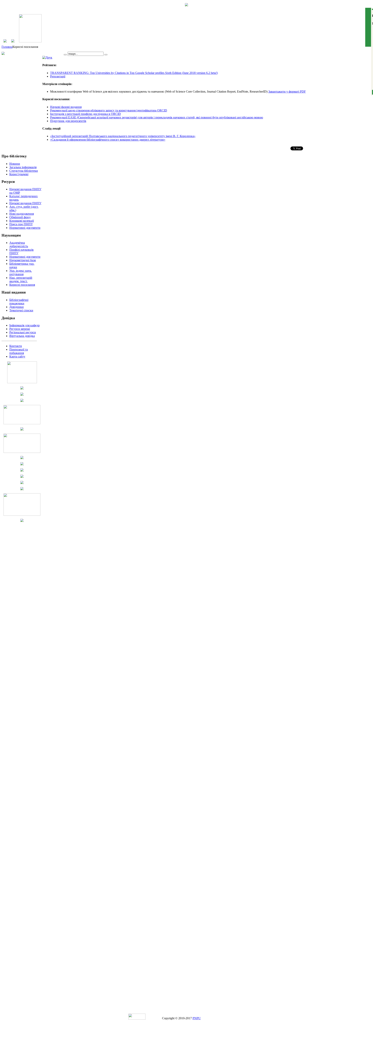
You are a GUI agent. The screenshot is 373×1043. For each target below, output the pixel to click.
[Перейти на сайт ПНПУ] (186, 5)
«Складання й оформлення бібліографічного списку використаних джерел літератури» (107, 139)
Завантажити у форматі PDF (287, 91)
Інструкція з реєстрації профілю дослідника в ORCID (85, 114)
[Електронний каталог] (12, 41)
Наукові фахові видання (66, 107)
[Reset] (105, 54)
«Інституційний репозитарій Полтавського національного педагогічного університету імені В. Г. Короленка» (122, 136)
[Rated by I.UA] (137, 1018)
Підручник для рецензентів (68, 121)
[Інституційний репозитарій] (30, 41)
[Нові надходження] (5, 41)
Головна (7, 46)
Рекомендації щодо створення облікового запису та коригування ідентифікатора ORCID (108, 110)
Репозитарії (57, 76)
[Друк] (47, 57)
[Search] (65, 54)
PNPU (197, 1018)
